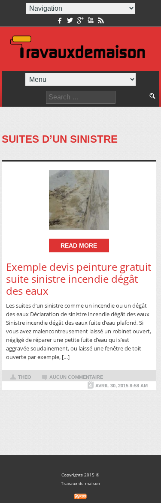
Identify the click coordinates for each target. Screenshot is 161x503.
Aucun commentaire (76, 377)
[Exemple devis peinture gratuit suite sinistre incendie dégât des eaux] (79, 200)
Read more (79, 245)
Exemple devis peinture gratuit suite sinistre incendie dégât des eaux (78, 279)
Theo (24, 377)
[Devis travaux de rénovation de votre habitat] (77, 49)
